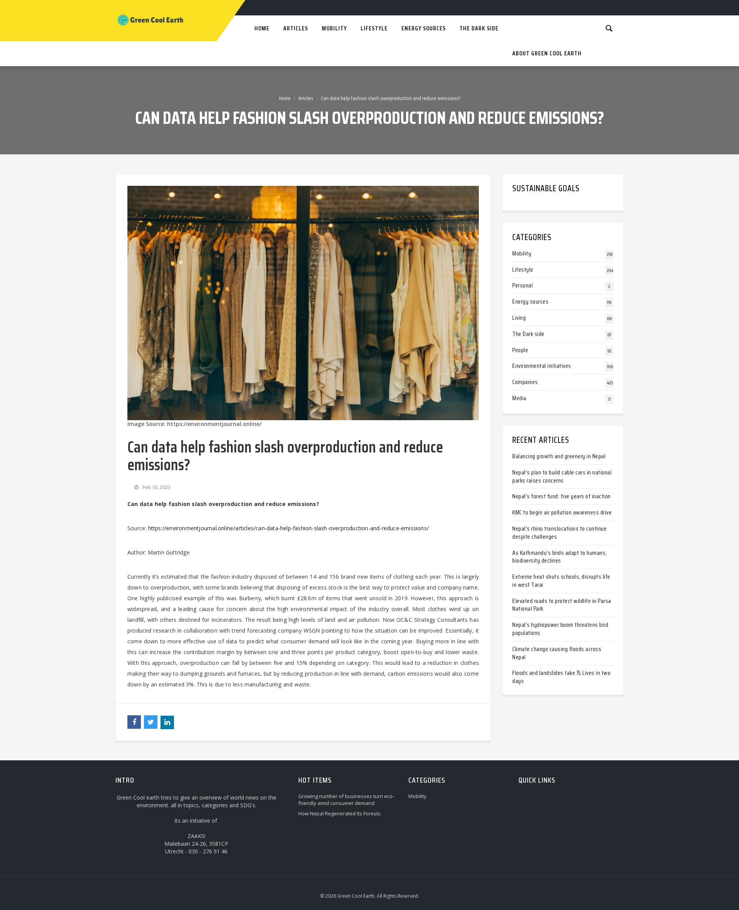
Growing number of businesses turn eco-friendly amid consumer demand (346, 799)
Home (285, 98)
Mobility (521, 253)
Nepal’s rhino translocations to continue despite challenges (559, 532)
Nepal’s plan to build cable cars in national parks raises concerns (562, 476)
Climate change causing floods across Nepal (556, 653)
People (520, 350)
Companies (525, 382)
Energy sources (530, 301)
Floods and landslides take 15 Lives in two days (561, 677)
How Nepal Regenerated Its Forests (339, 813)
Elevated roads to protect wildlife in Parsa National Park (561, 605)
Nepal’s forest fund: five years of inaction (561, 496)
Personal (522, 285)
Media (519, 398)
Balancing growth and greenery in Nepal (558, 456)
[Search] (609, 27)
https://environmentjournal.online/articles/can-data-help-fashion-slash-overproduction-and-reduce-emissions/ (288, 528)
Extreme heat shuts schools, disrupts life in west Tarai (561, 580)
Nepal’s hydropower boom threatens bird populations (560, 629)
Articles (305, 98)
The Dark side (528, 334)
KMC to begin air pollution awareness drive (562, 512)
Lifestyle (522, 269)
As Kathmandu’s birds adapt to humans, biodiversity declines (559, 557)
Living (519, 317)
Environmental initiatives (541, 366)
